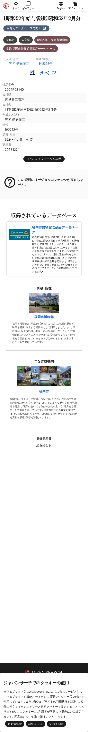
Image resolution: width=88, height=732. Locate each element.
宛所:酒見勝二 (19, 64)
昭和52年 (46, 64)
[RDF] (33, 72)
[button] (76, 5)
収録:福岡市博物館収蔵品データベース (30, 48)
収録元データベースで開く (24, 28)
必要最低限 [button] (15, 723)
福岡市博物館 (44, 317)
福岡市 (44, 391)
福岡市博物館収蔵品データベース (55, 229)
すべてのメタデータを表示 (44, 158)
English (61, 8)
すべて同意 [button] (56, 723)
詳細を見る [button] (35, 723)
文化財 (10, 39)
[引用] (41, 72)
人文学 (25, 39)
